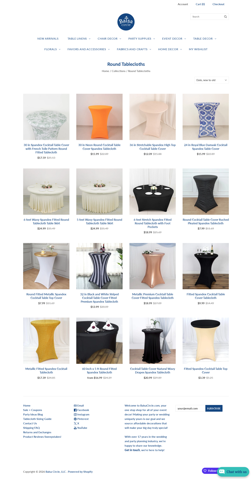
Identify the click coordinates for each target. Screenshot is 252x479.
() (200, 4)
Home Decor (168, 49)
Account (183, 4)
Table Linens (77, 38)
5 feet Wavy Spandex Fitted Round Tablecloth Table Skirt (99, 221)
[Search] (225, 16)
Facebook (83, 409)
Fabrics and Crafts (132, 49)
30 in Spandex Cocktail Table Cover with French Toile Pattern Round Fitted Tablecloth (46, 148)
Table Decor (203, 38)
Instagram (83, 414)
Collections (118, 70)
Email (80, 405)
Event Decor (172, 38)
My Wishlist (198, 49)
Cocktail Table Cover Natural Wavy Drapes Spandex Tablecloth (152, 370)
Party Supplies (139, 38)
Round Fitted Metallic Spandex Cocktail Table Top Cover (46, 296)
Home (105, 70)
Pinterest (83, 418)
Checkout (218, 4)
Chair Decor (108, 38)
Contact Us (30, 423)
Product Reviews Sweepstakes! (42, 436)
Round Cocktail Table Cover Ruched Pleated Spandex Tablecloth (206, 221)
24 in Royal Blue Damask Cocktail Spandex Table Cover (205, 146)
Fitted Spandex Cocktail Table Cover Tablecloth (206, 296)
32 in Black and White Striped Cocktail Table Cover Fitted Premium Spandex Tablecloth (99, 297)
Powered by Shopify (80, 471)
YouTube (82, 427)
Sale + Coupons (32, 409)
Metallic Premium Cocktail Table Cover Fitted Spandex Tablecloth (153, 296)
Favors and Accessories (87, 49)
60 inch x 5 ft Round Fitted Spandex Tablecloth (99, 370)
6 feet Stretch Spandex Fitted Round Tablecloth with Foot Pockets (153, 223)
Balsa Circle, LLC (56, 471)
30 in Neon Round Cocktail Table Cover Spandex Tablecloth (99, 146)
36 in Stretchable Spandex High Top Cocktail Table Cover (153, 146)
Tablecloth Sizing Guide (37, 418)
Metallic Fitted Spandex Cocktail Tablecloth (46, 370)
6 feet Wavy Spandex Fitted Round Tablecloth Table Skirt (46, 221)
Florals (50, 49)
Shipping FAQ (31, 427)
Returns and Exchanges (37, 432)
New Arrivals (48, 38)
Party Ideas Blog (33, 414)
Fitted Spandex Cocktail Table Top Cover (205, 370)
